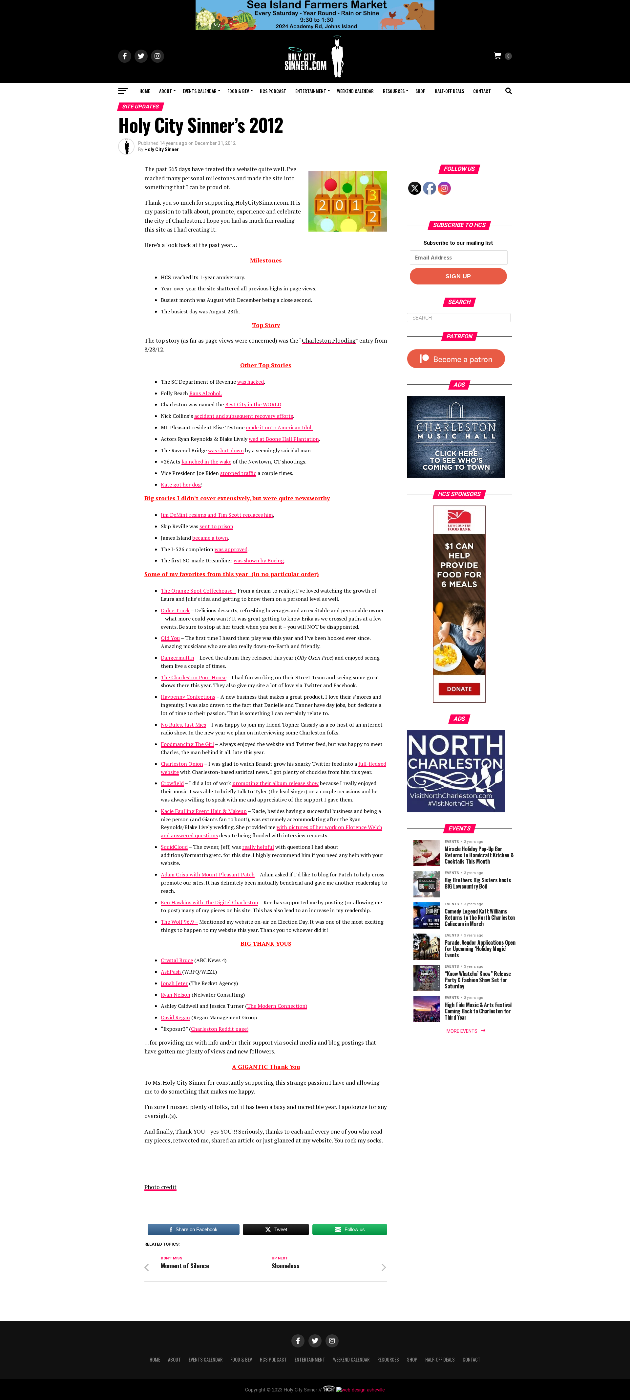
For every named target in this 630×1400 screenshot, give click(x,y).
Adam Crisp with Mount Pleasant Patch (208, 874)
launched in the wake (206, 461)
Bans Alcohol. (205, 393)
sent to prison (216, 526)
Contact (482, 90)
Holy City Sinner (161, 149)
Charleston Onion (182, 763)
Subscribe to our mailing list (458, 243)
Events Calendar (200, 90)
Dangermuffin (177, 657)
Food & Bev (238, 90)
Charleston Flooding (329, 340)
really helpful (258, 846)
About (165, 90)
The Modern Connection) (277, 1005)
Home (144, 90)
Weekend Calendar (355, 90)
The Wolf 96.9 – (179, 921)
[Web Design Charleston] (329, 1390)
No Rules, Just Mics (183, 724)
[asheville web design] (360, 1390)
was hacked (250, 381)
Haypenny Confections (188, 696)
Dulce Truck (175, 610)
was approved (231, 549)
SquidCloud (174, 846)
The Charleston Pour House (193, 677)
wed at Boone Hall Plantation (284, 438)
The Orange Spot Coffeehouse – (198, 590)
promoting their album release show (275, 783)
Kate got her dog (181, 484)
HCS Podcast (273, 90)
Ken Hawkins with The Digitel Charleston (209, 902)
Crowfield (172, 783)
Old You (170, 638)
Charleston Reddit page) (219, 1028)
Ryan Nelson (175, 994)
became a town (210, 537)
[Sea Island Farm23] (315, 28)
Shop (420, 90)
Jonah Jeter (174, 983)
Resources (394, 90)
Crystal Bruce (177, 960)
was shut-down (226, 450)
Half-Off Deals (449, 90)
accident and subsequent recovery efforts (243, 415)
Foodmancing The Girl (187, 744)
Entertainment (310, 90)
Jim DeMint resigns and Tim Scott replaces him (217, 514)
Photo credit (160, 1187)
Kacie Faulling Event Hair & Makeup (204, 811)
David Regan (175, 1017)
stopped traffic (238, 473)
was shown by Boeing (259, 560)
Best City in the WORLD (253, 404)
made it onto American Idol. (279, 427)
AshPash (171, 971)
